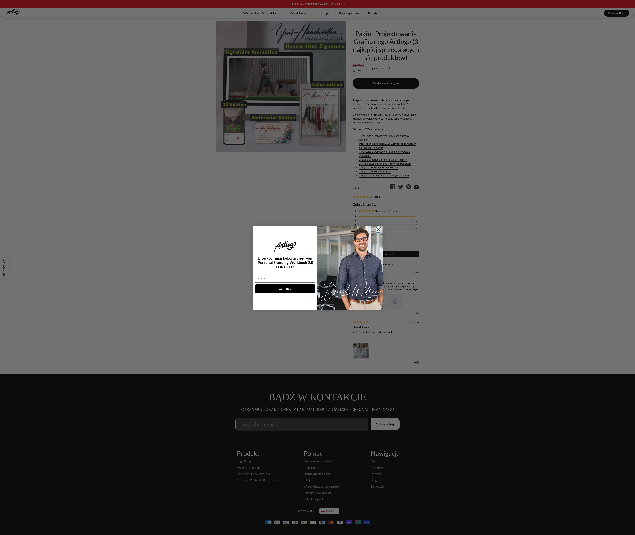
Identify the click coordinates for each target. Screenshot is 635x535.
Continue (285, 288)
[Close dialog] (378, 230)
